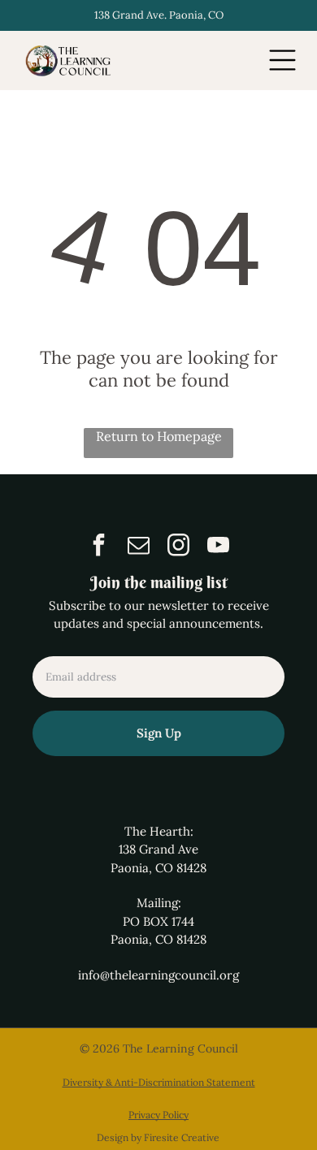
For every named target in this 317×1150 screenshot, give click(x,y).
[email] (139, 547)
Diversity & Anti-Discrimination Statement (159, 1082)
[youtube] (219, 547)
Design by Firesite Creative (158, 1137)
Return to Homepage (159, 436)
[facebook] (99, 547)
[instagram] (179, 547)
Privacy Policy (158, 1115)
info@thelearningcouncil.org (158, 975)
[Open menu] (282, 60)
